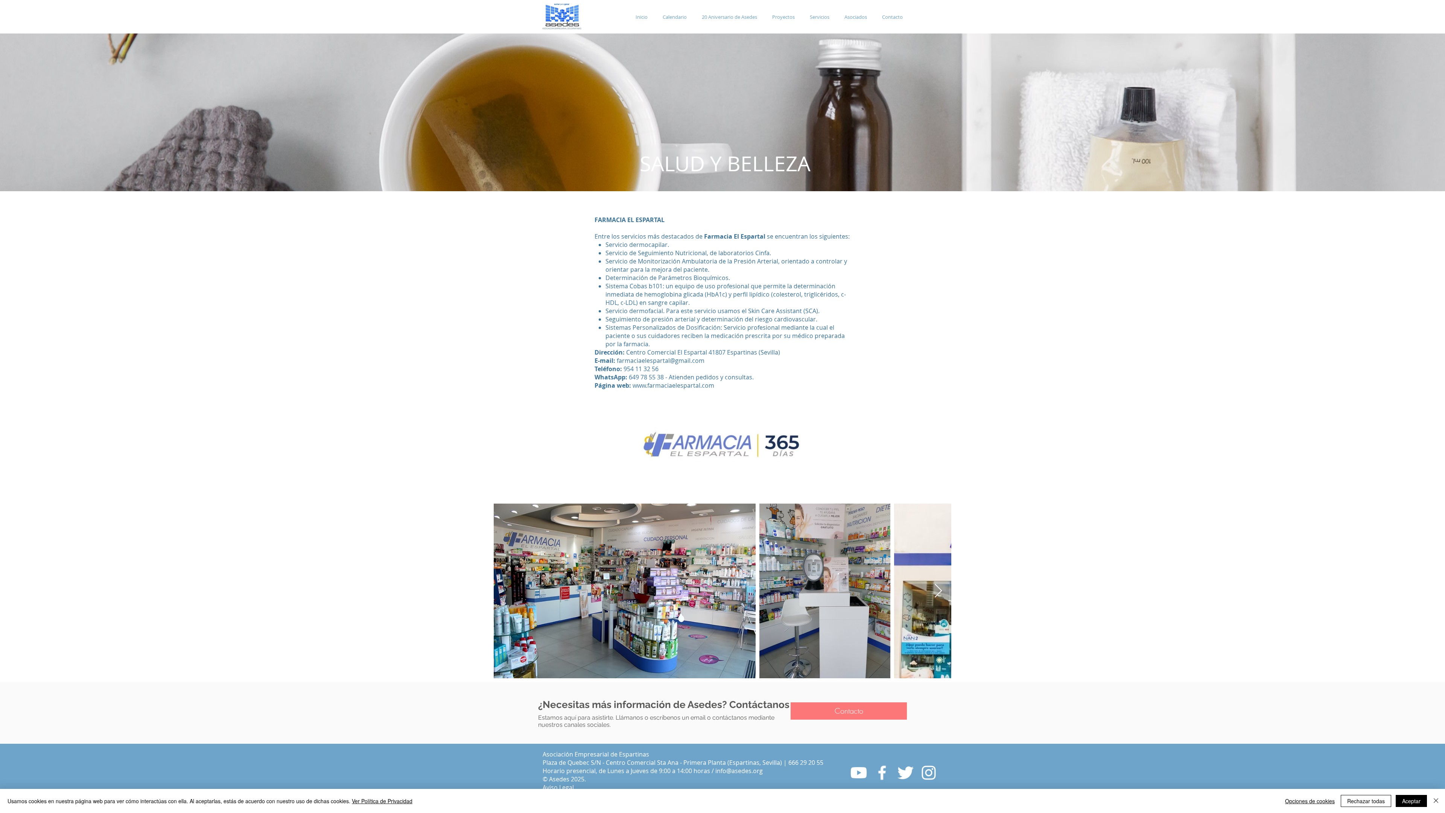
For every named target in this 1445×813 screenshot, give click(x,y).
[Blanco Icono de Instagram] (928, 772)
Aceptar (1411, 801)
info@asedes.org (739, 771)
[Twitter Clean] (905, 772)
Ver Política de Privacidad (382, 801)
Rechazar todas (1366, 801)
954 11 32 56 (644, 369)
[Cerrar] (1435, 801)
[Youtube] (858, 772)
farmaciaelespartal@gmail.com (660, 360)
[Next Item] (938, 591)
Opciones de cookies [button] (1310, 801)
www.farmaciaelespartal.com (673, 385)
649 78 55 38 (646, 377)
